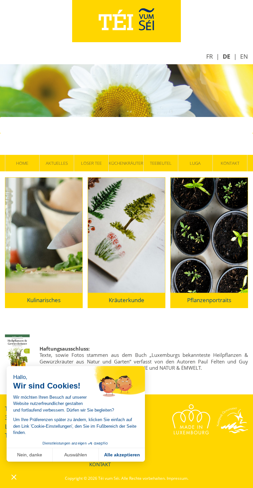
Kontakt (230, 163)
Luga (195, 163)
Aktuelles (57, 163)
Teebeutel (161, 163)
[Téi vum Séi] (126, 20)
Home (22, 163)
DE (226, 56)
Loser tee (91, 163)
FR (209, 56)
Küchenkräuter (126, 163)
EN (244, 56)
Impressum (177, 478)
